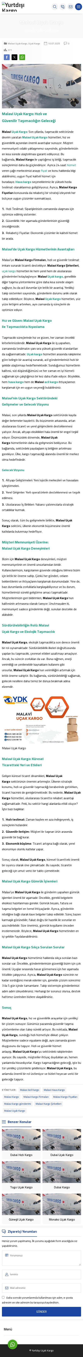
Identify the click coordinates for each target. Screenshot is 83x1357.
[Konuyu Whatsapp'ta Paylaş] (22, 57)
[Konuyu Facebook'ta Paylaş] (7, 57)
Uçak (15, 132)
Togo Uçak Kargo (21, 1187)
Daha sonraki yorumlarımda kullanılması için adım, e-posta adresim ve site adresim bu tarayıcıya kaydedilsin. (37, 1300)
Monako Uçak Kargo (62, 1219)
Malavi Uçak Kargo (48, 30)
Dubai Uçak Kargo (61, 1155)
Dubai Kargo (62, 1187)
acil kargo (51, 382)
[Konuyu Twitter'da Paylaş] (14, 57)
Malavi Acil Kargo (29, 1089)
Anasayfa (30, 30)
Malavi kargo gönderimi (17, 1103)
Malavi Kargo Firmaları (36, 1096)
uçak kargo (9, 271)
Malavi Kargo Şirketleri (48, 1103)
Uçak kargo (55, 276)
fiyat (44, 170)
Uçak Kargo (34, 43)
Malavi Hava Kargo (54, 1089)
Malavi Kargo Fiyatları (65, 1096)
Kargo (23, 132)
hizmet (71, 165)
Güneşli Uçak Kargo (21, 1219)
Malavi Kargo (11, 1096)
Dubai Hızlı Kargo (21, 1155)
